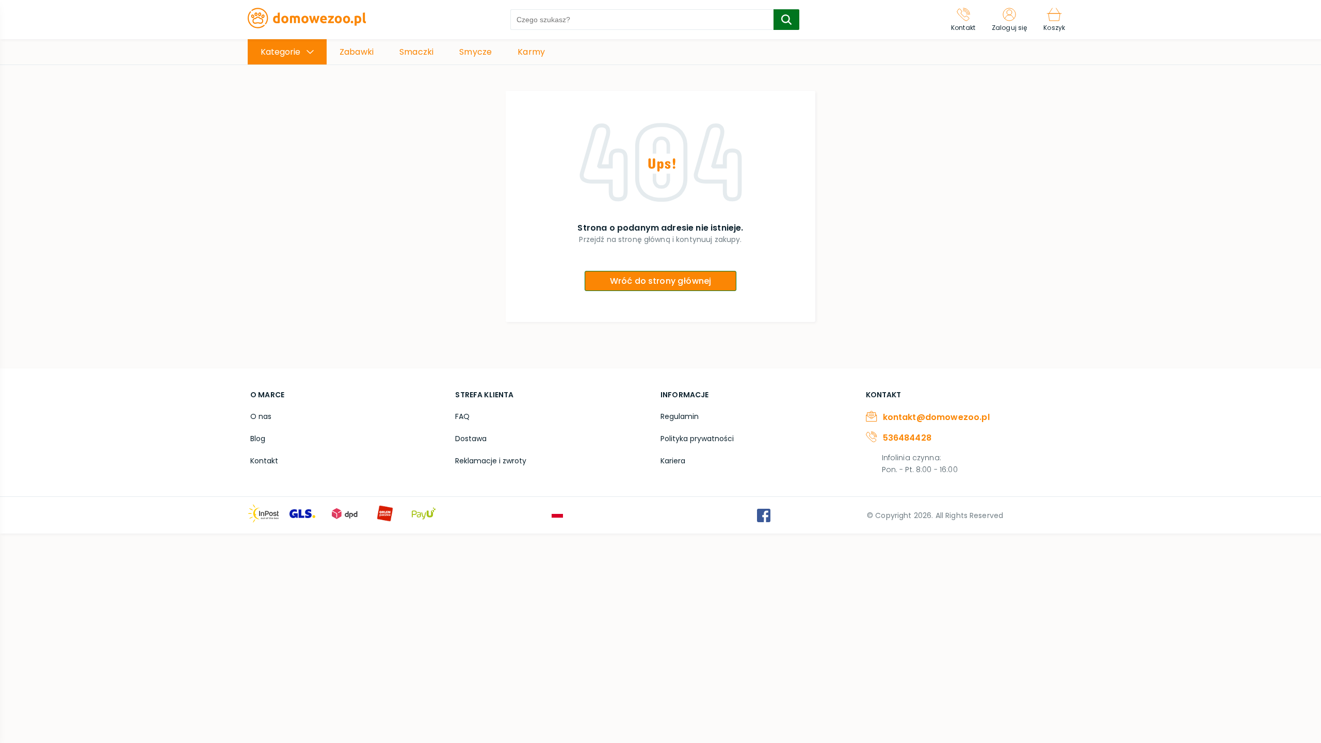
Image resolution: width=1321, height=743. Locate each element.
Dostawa (471, 438)
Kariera (672, 461)
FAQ (462, 416)
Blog (257, 438)
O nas (260, 416)
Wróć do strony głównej (661, 281)
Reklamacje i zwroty (490, 461)
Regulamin (679, 416)
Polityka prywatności (697, 438)
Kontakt (264, 461)
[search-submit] (786, 19)
